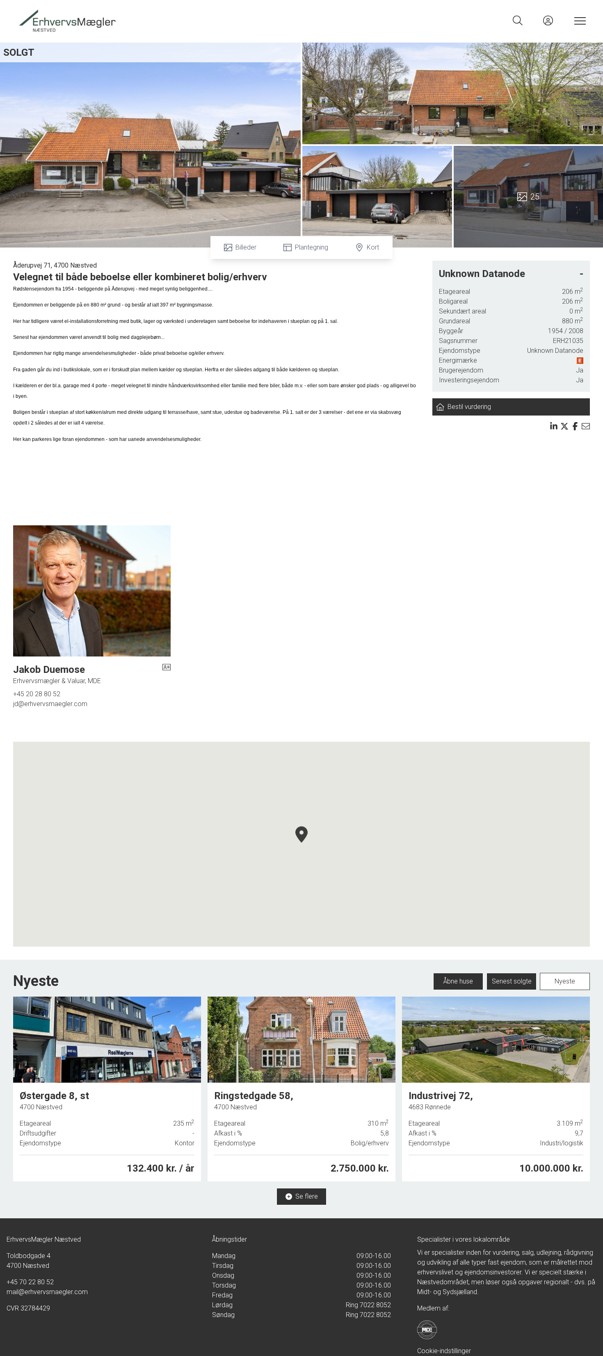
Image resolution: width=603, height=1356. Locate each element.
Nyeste (565, 981)
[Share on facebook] (575, 426)
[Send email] (586, 426)
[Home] (159, 20)
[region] (301, 844)
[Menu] (578, 20)
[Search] (517, 20)
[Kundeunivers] (548, 20)
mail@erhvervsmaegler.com (47, 1292)
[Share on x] (564, 426)
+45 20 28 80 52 (36, 694)
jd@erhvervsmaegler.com (50, 704)
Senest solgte (512, 981)
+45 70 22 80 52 (30, 1282)
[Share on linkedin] (554, 426)
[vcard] (166, 674)
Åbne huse (458, 981)
